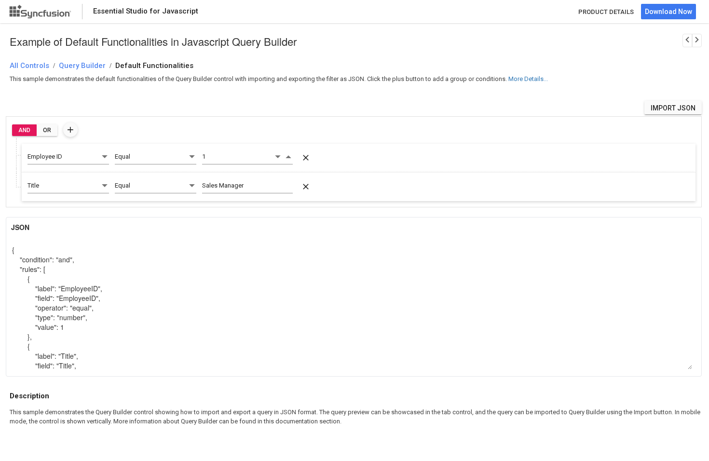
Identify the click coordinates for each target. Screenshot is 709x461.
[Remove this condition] (306, 157)
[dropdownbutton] (70, 129)
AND (24, 130)
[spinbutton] (237, 156)
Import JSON (673, 108)
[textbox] (247, 185)
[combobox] (68, 156)
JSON (20, 227)
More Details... (528, 78)
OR (47, 130)
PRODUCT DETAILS (606, 11)
